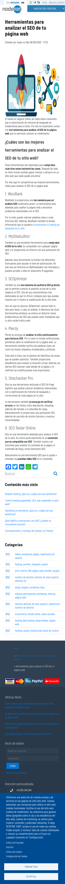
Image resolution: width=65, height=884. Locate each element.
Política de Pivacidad (14, 842)
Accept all (31, 876)
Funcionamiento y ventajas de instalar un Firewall (29, 530)
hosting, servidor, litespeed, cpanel (31, 564)
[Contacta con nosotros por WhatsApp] (31, 2)
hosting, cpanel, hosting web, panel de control (36, 630)
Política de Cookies (14, 851)
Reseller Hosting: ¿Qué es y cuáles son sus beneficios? (31, 493)
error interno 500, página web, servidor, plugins (37, 570)
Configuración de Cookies (16, 856)
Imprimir (10, 847)
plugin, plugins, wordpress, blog (29, 587)
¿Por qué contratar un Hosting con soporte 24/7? (28, 733)
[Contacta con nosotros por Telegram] (35, 2)
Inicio (16, 648)
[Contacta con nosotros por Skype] (38, 2)
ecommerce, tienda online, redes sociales (35, 614)
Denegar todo (31, 866)
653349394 (14, 2)
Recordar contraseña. (16, 772)
